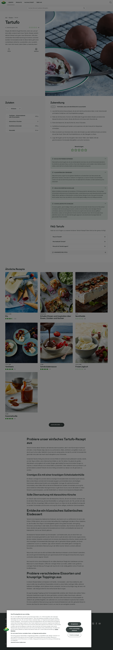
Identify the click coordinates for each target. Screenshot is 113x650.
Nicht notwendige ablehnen (74, 629)
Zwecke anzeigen (74, 635)
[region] (49, 628)
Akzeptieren (74, 624)
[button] (6, 629)
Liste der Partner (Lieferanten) (18, 642)
